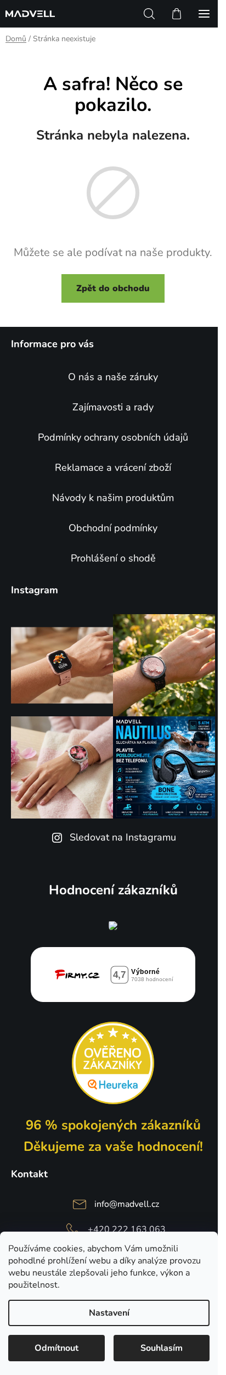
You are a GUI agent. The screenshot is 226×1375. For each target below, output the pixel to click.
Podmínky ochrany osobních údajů (113, 437)
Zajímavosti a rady (113, 407)
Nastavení (109, 1313)
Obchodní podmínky (113, 528)
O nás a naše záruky (113, 376)
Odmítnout (56, 1348)
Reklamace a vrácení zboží (113, 467)
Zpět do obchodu (113, 288)
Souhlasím (161, 1348)
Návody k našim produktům (113, 497)
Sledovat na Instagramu (123, 837)
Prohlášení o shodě (113, 558)
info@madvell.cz (126, 1204)
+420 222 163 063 (127, 1229)
